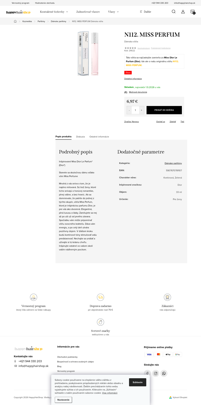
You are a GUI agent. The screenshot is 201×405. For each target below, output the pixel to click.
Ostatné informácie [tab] (99, 136)
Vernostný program (66, 371)
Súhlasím (138, 382)
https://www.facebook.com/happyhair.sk (147, 373)
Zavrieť (144, 121)
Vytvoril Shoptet (180, 397)
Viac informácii (109, 392)
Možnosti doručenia (138, 92)
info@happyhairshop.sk (184, 2)
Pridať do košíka (164, 110)
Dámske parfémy (173, 163)
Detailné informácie (133, 78)
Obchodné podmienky (67, 356)
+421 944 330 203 (159, 2)
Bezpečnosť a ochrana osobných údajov (75, 361)
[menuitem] (54, 12)
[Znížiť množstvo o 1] (129, 110)
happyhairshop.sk (155, 373)
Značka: (131, 121)
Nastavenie (63, 399)
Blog (59, 366)
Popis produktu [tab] (63, 136)
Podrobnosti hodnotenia (161, 48)
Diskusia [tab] (80, 136)
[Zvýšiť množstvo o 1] (141, 110)
